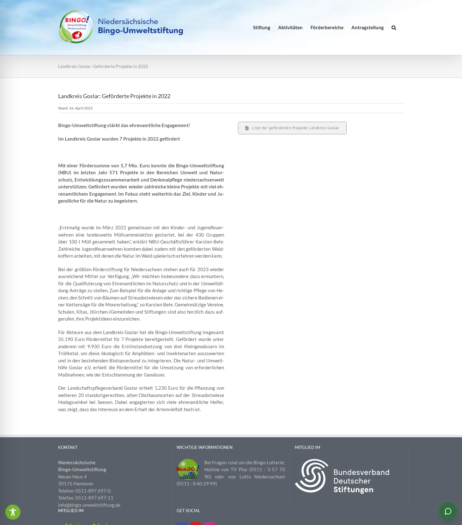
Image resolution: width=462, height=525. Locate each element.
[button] (394, 27)
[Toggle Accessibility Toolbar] (13, 512)
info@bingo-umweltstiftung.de (89, 505)
